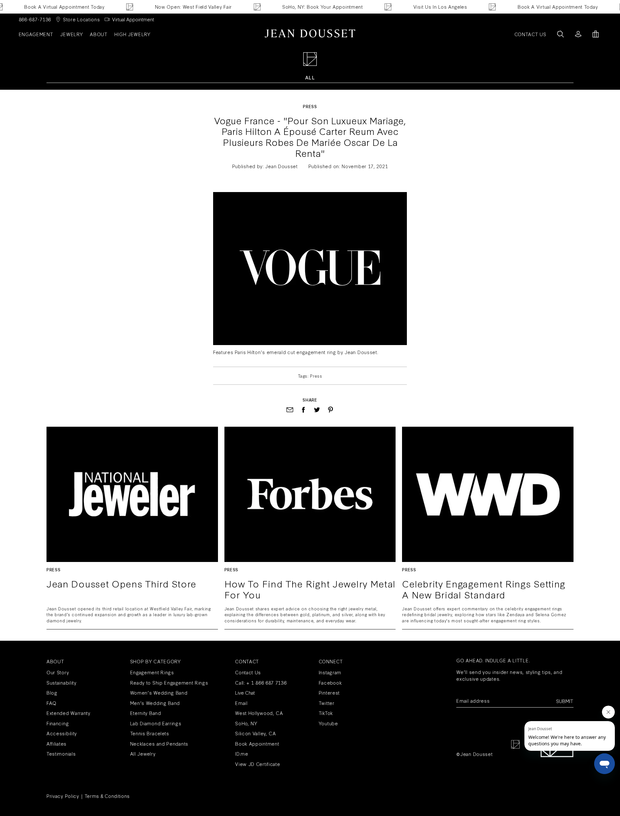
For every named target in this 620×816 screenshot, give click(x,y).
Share (310, 400)
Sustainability (61, 682)
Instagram (330, 672)
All (310, 77)
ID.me (241, 753)
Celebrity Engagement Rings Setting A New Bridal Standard (483, 589)
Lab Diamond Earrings (155, 723)
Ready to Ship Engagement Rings (169, 682)
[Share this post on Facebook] (303, 409)
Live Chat (245, 692)
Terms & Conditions (107, 795)
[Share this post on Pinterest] (330, 409)
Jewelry (71, 34)
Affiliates (56, 743)
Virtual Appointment (133, 19)
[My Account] (578, 34)
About (99, 34)
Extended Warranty (68, 712)
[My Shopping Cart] (595, 34)
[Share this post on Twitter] (317, 409)
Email (241, 702)
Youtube (328, 723)
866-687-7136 (35, 19)
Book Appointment (257, 743)
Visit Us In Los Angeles (430, 6)
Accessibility (61, 733)
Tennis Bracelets (149, 733)
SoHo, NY (246, 723)
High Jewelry (132, 34)
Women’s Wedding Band (159, 692)
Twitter (327, 702)
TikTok (326, 712)
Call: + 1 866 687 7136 (260, 682)
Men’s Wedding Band (155, 702)
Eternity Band (145, 712)
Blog (51, 692)
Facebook (330, 682)
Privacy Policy (62, 795)
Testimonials (61, 753)
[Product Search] (560, 34)
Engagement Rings (152, 672)
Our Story (57, 672)
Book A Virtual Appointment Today (54, 6)
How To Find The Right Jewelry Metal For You (310, 589)
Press (310, 106)
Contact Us (248, 672)
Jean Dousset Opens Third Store (121, 584)
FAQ (51, 702)
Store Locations (81, 19)
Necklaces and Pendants (159, 743)
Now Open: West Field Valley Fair (183, 6)
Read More (132, 494)
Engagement (36, 34)
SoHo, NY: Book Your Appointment (312, 6)
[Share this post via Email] (289, 409)
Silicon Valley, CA (255, 733)
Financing (57, 723)
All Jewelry (143, 753)
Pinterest (329, 692)
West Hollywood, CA (259, 712)
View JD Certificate (257, 763)
